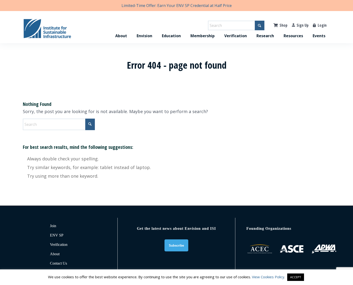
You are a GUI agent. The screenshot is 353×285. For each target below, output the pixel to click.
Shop (283, 25)
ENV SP (56, 235)
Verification (58, 245)
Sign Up (303, 25)
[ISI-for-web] (47, 30)
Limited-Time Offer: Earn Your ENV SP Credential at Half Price (177, 5)
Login (322, 25)
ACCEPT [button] (295, 277)
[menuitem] (121, 30)
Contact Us (58, 263)
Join (53, 226)
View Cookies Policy (268, 276)
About (55, 254)
